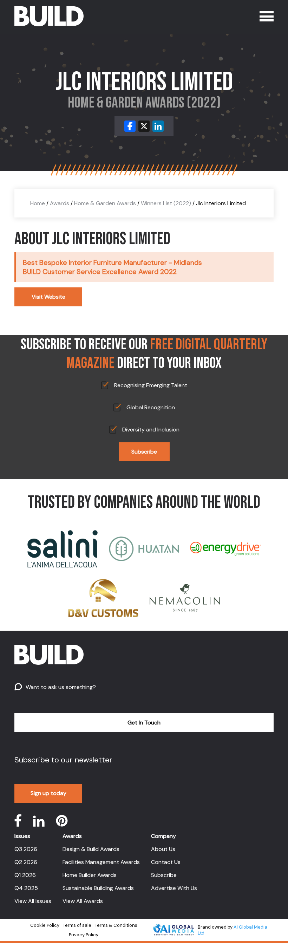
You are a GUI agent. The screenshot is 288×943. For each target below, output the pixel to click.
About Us (163, 849)
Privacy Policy (83, 935)
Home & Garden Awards (105, 203)
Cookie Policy (44, 925)
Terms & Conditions (116, 925)
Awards (59, 203)
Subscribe (144, 451)
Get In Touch (144, 722)
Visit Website (48, 296)
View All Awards (83, 901)
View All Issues (32, 901)
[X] (144, 126)
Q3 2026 (25, 849)
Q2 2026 (25, 862)
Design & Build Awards (91, 849)
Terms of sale (77, 925)
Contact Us (166, 862)
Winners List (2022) (166, 203)
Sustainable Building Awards (98, 888)
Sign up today (48, 793)
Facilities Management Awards (101, 862)
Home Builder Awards (90, 875)
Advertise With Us (174, 888)
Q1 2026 (25, 875)
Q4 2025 (26, 888)
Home (37, 203)
